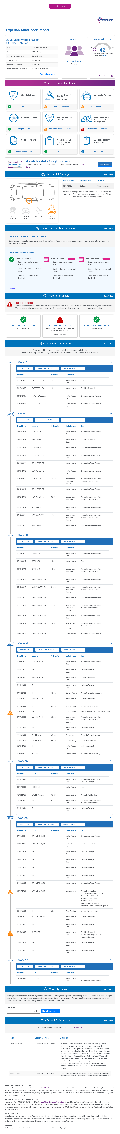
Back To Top (108, 175)
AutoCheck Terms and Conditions (53, 1088)
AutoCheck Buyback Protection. (53, 1102)
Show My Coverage (50, 1011)
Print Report (60, 6)
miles (36, 1011)
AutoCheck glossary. (74, 1027)
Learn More (104, 164)
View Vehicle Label (47, 74)
